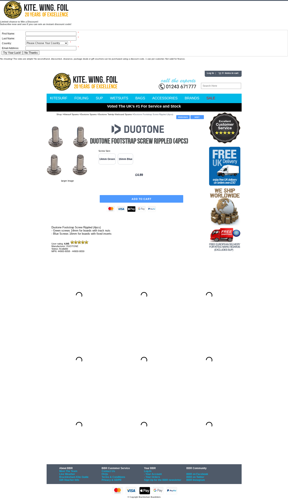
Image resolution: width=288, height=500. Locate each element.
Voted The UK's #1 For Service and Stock (144, 106)
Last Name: (8, 38)
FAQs (105, 474)
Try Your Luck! (12, 52)
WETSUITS (119, 98)
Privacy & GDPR (111, 480)
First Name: (8, 33)
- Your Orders (152, 477)
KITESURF (58, 98)
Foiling (81, 98)
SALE (210, 98)
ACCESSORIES (165, 98)
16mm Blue (125, 159)
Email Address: (10, 48)
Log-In (147, 471)
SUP (99, 98)
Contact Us (108, 471)
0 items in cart (230, 73)
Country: (7, 43)
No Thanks (31, 52)
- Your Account (153, 474)
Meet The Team (68, 471)
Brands (192, 98)
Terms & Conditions (113, 477)
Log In (210, 73)
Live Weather (67, 474)
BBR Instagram (195, 480)
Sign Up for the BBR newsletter (162, 480)
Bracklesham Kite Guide (74, 477)
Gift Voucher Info (69, 480)
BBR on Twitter (195, 477)
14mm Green (107, 159)
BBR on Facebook (197, 474)
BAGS (140, 98)
